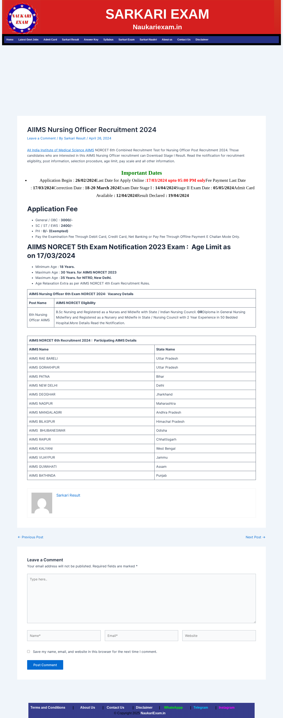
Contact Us (184, 39)
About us (167, 39)
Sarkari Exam (127, 39)
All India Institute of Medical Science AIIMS (60, 150)
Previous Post (30, 537)
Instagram (227, 707)
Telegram (201, 707)
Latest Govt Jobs (28, 39)
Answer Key (91, 39)
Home (9, 39)
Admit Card (50, 39)
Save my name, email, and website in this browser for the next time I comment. (95, 652)
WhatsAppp (173, 707)
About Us (87, 707)
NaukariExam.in (153, 713)
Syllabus (108, 39)
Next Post (255, 537)
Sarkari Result (70, 39)
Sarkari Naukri (148, 39)
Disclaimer (202, 39)
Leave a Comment (41, 138)
